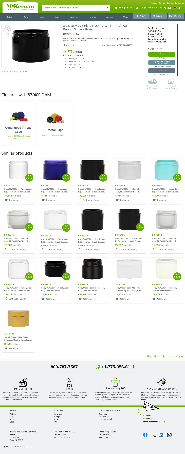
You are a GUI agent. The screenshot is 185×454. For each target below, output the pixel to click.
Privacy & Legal (105, 419)
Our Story (103, 414)
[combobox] (74, 7)
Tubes (41, 17)
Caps (56, 17)
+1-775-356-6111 (117, 366)
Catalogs (170, 3)
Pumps (92, 17)
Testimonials (104, 416)
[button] (178, 8)
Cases (151, 48)
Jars (26, 17)
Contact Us (179, 3)
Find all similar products (14, 71)
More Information (151, 421)
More (125, 17)
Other (56, 422)
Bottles (9, 17)
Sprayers (74, 17)
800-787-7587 (64, 366)
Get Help (162, 3)
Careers (154, 3)
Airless (109, 17)
